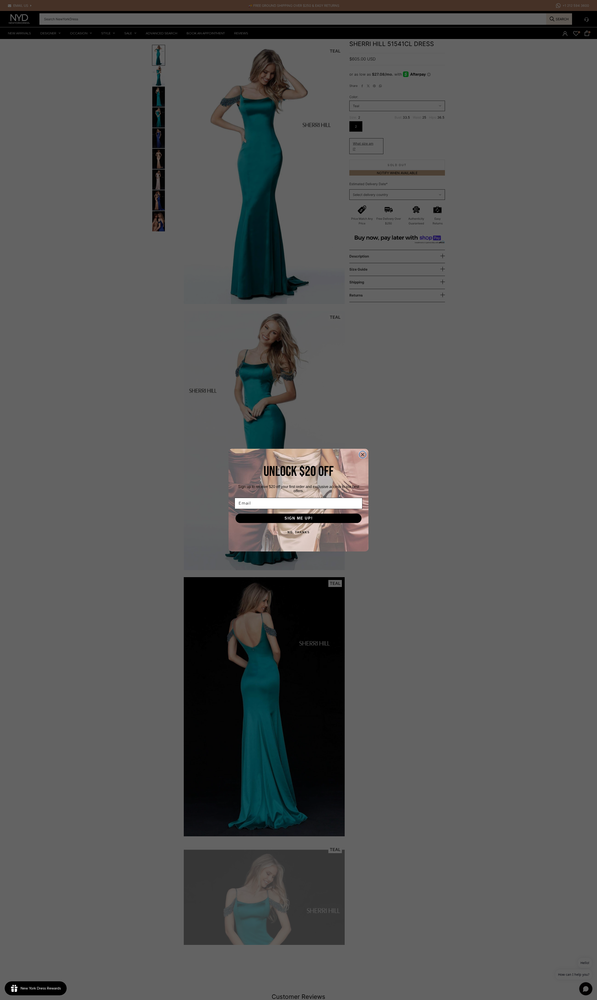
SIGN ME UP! (299, 518)
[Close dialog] (362, 454)
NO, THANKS (299, 532)
